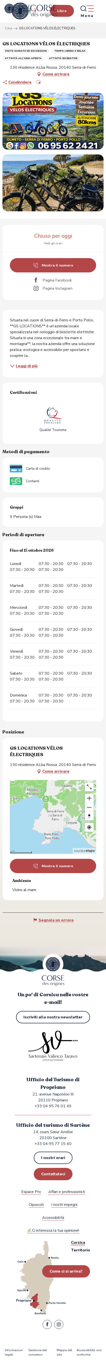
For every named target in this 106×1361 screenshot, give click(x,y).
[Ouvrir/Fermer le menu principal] (86, 11)
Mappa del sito (64, 1352)
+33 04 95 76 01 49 (53, 1106)
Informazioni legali (14, 1352)
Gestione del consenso (37, 1352)
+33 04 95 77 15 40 (53, 1143)
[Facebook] (47, 1325)
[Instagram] (58, 1325)
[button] (38, 82)
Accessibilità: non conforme (89, 1352)
